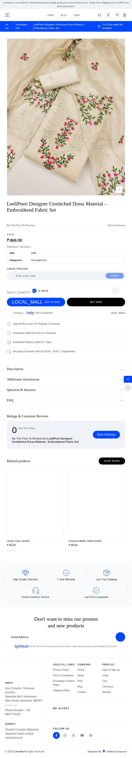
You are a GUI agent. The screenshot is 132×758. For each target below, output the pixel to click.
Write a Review (106, 434)
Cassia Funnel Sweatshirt (85, 541)
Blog (64, 15)
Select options (57, 532)
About (81, 675)
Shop (77, 15)
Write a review (116, 225)
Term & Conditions (63, 675)
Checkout (107, 686)
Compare (18, 312)
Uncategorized (22, 26)
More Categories (7, 15)
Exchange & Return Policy (64, 682)
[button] (115, 291)
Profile (107, 15)
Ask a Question (39, 312)
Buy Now (96, 302)
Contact (82, 692)
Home (50, 15)
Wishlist (116, 15)
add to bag (36, 302)
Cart (104, 680)
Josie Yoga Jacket (18, 541)
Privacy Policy (61, 669)
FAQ (80, 680)
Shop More (112, 461)
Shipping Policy (61, 690)
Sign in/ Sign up (111, 669)
